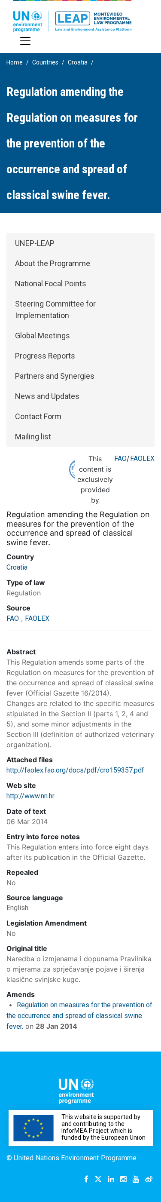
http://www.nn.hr (30, 796)
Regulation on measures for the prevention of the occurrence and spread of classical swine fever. (79, 1015)
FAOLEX (142, 458)
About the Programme (52, 263)
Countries (45, 62)
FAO (120, 458)
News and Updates (47, 396)
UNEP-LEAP (35, 243)
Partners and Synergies (54, 375)
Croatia (78, 62)
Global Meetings (42, 335)
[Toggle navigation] (25, 40)
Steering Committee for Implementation (55, 309)
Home (14, 62)
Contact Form (38, 416)
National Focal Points (50, 283)
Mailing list (33, 436)
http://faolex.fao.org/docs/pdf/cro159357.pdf (75, 770)
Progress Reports (45, 355)
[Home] (72, 16)
